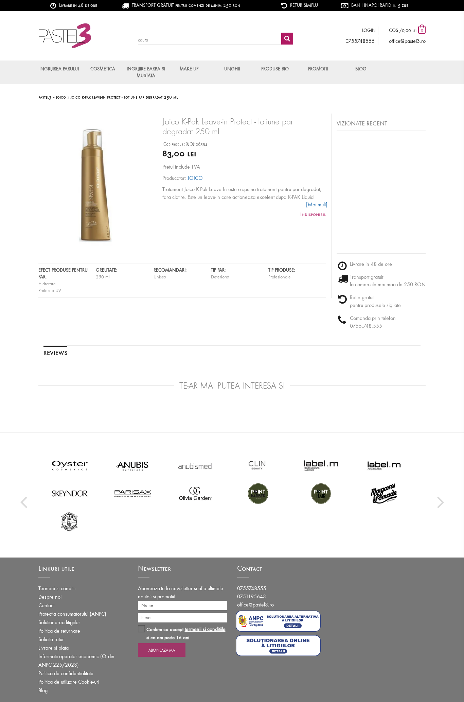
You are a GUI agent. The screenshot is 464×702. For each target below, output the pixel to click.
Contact (46, 605)
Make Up (189, 69)
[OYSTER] (69, 465)
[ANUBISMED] (195, 465)
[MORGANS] (384, 493)
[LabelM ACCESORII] (384, 465)
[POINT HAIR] (321, 493)
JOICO (195, 178)
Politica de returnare (59, 631)
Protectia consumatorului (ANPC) (72, 614)
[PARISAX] (132, 493)
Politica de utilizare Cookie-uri (68, 682)
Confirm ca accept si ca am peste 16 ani (186, 633)
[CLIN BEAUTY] (258, 465)
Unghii (232, 69)
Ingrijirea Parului (59, 69)
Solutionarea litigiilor (59, 622)
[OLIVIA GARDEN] (195, 493)
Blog (361, 69)
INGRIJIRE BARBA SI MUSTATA (146, 72)
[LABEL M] (321, 465)
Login (369, 30)
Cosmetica (102, 69)
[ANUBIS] (132, 465)
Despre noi (49, 597)
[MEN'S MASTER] (69, 521)
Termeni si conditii (56, 588)
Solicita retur (51, 639)
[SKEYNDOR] (69, 493)
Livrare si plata (53, 648)
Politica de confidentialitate (65, 673)
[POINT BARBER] (258, 493)
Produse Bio (275, 69)
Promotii (318, 69)
